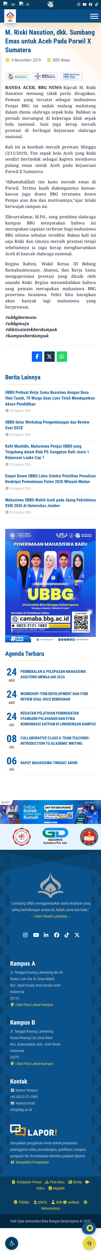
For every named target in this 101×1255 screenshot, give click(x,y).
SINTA (42, 1202)
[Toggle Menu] (94, 16)
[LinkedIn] (45, 935)
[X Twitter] (76, 935)
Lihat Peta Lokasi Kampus (34, 1005)
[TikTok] (96, 4)
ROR (58, 1202)
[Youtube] (84, 4)
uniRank (73, 1202)
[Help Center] (89, 1243)
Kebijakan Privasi (28, 1182)
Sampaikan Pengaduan (32, 1162)
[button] (11, 1243)
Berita (77, 1182)
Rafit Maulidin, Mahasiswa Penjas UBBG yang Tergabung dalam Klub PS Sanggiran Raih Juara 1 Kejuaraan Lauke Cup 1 (47, 452)
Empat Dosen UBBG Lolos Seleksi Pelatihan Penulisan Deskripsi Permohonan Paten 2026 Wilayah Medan (50, 479)
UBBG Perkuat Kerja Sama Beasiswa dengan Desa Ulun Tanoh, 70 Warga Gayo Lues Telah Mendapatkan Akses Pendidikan (50, 398)
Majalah (58, 1188)
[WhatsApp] (62, 356)
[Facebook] (90, 4)
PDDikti (23, 1202)
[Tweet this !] (49, 356)
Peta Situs (56, 1182)
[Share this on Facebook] (37, 356)
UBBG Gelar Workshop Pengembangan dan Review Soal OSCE (47, 425)
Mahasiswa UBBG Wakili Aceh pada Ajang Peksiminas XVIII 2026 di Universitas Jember (50, 503)
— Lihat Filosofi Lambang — (50, 916)
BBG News (61, 60)
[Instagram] (78, 4)
